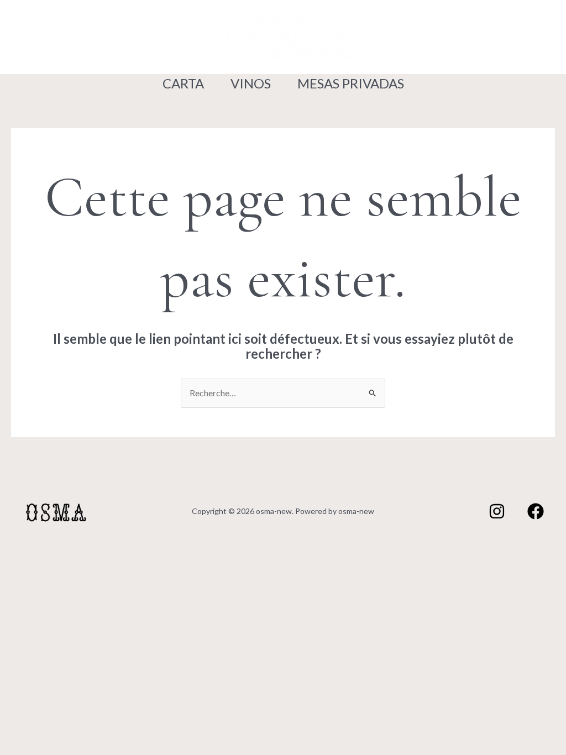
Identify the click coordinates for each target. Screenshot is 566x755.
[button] (471, 36)
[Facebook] (68, 37)
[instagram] (39, 37)
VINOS (250, 83)
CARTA (183, 83)
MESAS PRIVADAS (350, 83)
